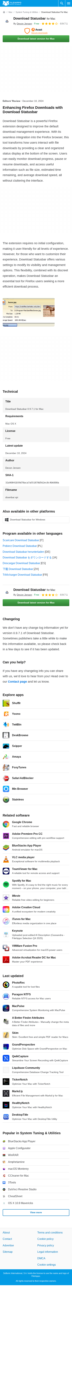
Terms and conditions (50, 1232)
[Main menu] (68, 3)
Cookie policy (45, 1239)
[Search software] (61, 3)
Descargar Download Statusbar (21, 563)
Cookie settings (46, 1264)
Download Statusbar (34, 18)
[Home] (4, 12)
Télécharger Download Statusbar (22, 574)
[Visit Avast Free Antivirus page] (36, 31)
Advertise (8, 1245)
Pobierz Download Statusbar (20, 546)
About (6, 1232)
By (22, 23)
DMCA (41, 1258)
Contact (7, 1239)
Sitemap (8, 1251)
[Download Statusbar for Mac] (7, 21)
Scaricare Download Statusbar (21, 540)
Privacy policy (45, 1245)
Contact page (17, 681)
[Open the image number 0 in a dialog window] (29, 312)
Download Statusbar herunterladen (23, 551)
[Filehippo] (12, 3)
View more (36, 1212)
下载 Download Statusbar (18, 569)
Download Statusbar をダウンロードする (27, 557)
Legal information (47, 1251)
